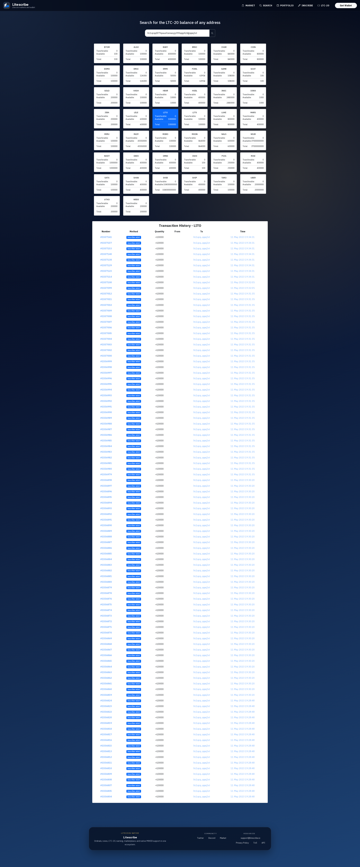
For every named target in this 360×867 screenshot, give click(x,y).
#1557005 (106, 333)
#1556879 (106, 587)
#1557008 (106, 316)
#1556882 (106, 570)
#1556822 (106, 711)
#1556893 (106, 508)
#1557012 (106, 293)
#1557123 (106, 271)
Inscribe (307, 5)
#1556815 (106, 745)
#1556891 (106, 519)
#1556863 (106, 672)
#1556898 (106, 480)
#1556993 (106, 395)
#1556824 (106, 700)
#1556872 (106, 621)
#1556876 (106, 598)
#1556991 (106, 406)
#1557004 (106, 338)
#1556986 (106, 435)
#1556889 (106, 531)
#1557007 (106, 321)
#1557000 (106, 355)
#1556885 (106, 553)
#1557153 (106, 248)
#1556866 (106, 655)
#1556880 (106, 581)
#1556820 (106, 717)
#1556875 (106, 604)
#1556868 (106, 644)
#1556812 (106, 757)
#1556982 (106, 457)
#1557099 (106, 288)
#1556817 (106, 734)
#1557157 (106, 242)
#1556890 (106, 525)
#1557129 (106, 265)
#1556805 (106, 791)
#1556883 (106, 564)
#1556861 (106, 683)
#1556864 (106, 666)
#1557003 (106, 344)
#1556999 (106, 361)
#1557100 (106, 282)
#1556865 (106, 660)
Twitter (200, 838)
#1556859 (106, 694)
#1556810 (106, 768)
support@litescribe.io (250, 838)
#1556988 (106, 423)
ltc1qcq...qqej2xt (201, 237)
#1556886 (106, 548)
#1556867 (106, 649)
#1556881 (106, 576)
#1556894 (106, 502)
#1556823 (106, 706)
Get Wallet (346, 5)
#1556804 (106, 796)
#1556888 (106, 536)
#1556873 (106, 615)
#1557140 (106, 254)
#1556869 (106, 638)
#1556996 (106, 378)
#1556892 (106, 514)
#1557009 (106, 310)
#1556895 (106, 497)
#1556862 (106, 677)
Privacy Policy (242, 842)
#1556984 (106, 446)
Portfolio (287, 5)
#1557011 (106, 299)
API (263, 842)
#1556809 (106, 774)
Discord (211, 838)
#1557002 (106, 350)
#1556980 (106, 468)
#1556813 (106, 751)
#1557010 (106, 305)
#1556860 (106, 689)
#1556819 (106, 723)
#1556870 (106, 632)
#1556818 (106, 728)
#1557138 (106, 259)
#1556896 (106, 491)
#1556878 (106, 593)
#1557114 (106, 276)
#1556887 (106, 542)
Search (267, 5)
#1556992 (106, 401)
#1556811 (106, 762)
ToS (255, 842)
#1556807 (106, 785)
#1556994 (106, 389)
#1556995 (106, 384)
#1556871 (106, 627)
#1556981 (106, 463)
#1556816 (106, 740)
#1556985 (106, 440)
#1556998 (106, 367)
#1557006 (106, 327)
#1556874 (106, 610)
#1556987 (106, 429)
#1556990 (106, 412)
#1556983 (106, 451)
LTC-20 (324, 5)
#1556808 (106, 779)
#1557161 (106, 237)
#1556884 (106, 559)
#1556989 (106, 417)
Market (250, 5)
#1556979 (106, 474)
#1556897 (106, 485)
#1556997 (106, 372)
